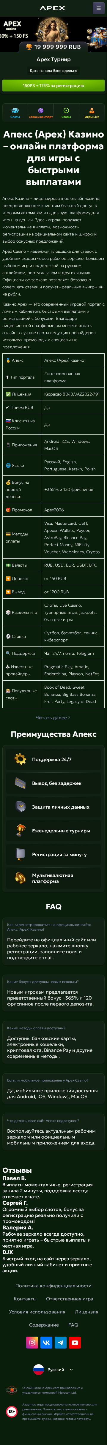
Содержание (44, 1325)
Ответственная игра (69, 1299)
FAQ (73, 1325)
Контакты (25, 1299)
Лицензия (86, 1312)
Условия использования (37, 1312)
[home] (53, 8)
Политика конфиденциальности (53, 1286)
